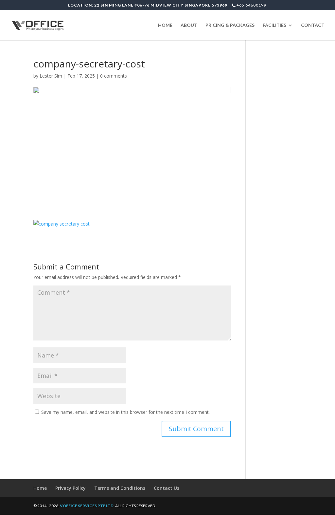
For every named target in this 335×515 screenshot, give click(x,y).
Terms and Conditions (119, 488)
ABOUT (189, 25)
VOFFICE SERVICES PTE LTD (87, 505)
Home (40, 488)
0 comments (113, 76)
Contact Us (166, 488)
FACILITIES (274, 25)
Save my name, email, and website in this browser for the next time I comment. (125, 412)
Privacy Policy (70, 488)
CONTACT (313, 25)
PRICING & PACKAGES (230, 25)
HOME (165, 25)
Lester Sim (51, 76)
